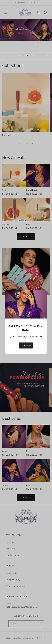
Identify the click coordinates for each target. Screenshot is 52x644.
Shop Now (26, 345)
